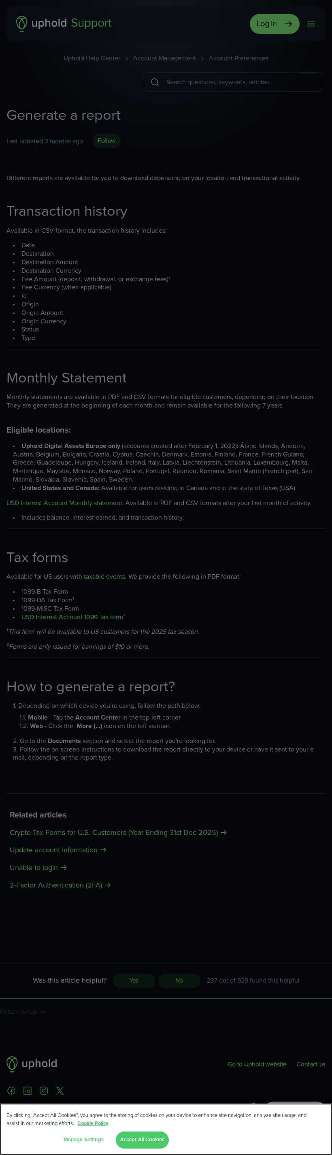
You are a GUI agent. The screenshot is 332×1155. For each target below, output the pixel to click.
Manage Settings (84, 1139)
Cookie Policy (93, 1123)
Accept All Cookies (142, 1139)
